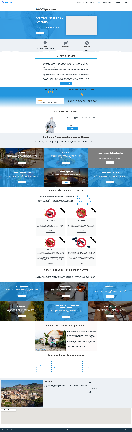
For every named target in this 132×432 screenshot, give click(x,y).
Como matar (92, 2)
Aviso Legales (127, 429)
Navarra (48, 381)
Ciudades (98, 2)
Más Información (50, 233)
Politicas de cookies (121, 429)
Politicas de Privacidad (113, 429)
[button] (36, 100)
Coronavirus (79, 2)
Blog (122, 2)
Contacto (126, 2)
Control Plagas (85, 2)
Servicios (104, 2)
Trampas (109, 2)
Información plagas (117, 2)
